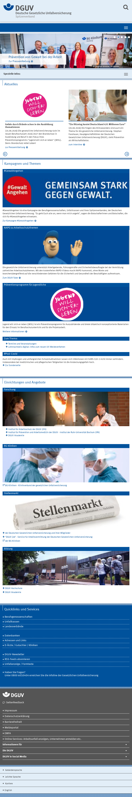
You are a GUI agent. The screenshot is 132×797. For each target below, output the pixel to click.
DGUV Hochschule (13, 588)
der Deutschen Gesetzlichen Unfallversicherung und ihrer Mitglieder (37, 533)
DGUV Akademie (16, 435)
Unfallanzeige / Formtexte (19, 664)
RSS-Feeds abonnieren (17, 659)
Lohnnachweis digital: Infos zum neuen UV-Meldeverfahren (36, 347)
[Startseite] (60, 10)
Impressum (11, 710)
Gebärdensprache (13, 770)
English (8, 790)
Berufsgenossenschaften (18, 617)
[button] (125, 61)
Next (127, 51)
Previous (4, 51)
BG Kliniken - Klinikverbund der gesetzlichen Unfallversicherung (36, 485)
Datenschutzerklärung (17, 716)
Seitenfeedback (15, 702)
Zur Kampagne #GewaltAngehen (18, 221)
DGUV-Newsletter (14, 654)
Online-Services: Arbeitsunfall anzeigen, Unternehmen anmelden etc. (43, 739)
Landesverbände (14, 626)
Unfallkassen (12, 622)
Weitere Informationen (13, 332)
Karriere (9, 784)
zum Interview (75, 145)
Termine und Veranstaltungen (22, 344)
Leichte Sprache (13, 777)
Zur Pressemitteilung (19, 61)
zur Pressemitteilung (15, 147)
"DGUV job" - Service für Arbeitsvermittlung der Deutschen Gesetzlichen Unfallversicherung (48, 537)
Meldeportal (11, 728)
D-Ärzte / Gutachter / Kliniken (21, 645)
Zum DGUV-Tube (10, 278)
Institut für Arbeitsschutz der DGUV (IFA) (27, 429)
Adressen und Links (15, 640)
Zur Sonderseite (12, 365)
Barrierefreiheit (13, 722)
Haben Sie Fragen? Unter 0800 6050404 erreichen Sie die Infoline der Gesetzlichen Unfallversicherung (51, 674)
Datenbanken (12, 635)
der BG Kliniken (12, 541)
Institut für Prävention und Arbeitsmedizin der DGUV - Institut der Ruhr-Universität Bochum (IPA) (54, 432)
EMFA (8, 733)
